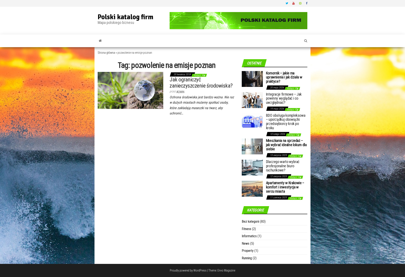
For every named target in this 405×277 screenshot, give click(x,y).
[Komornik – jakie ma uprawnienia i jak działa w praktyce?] (252, 79)
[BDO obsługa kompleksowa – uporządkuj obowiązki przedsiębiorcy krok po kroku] (252, 121)
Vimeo (300, 3)
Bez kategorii (250, 221)
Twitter (287, 3)
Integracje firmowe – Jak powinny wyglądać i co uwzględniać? (284, 98)
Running (247, 258)
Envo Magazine (226, 270)
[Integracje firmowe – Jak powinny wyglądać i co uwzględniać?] (252, 100)
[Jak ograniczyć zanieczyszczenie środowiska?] (130, 90)
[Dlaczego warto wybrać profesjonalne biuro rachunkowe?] (252, 167)
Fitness (246, 229)
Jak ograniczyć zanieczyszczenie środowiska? (201, 82)
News (245, 243)
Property (248, 251)
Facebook (307, 3)
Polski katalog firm (125, 17)
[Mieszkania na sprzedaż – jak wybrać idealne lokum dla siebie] (252, 146)
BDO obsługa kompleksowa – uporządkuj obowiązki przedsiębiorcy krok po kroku (285, 121)
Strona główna (106, 52)
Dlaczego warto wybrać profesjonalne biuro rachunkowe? (282, 165)
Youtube (293, 3)
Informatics (249, 236)
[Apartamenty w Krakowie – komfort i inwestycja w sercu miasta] (252, 188)
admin (180, 92)
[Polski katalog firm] (100, 40)
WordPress (200, 270)
